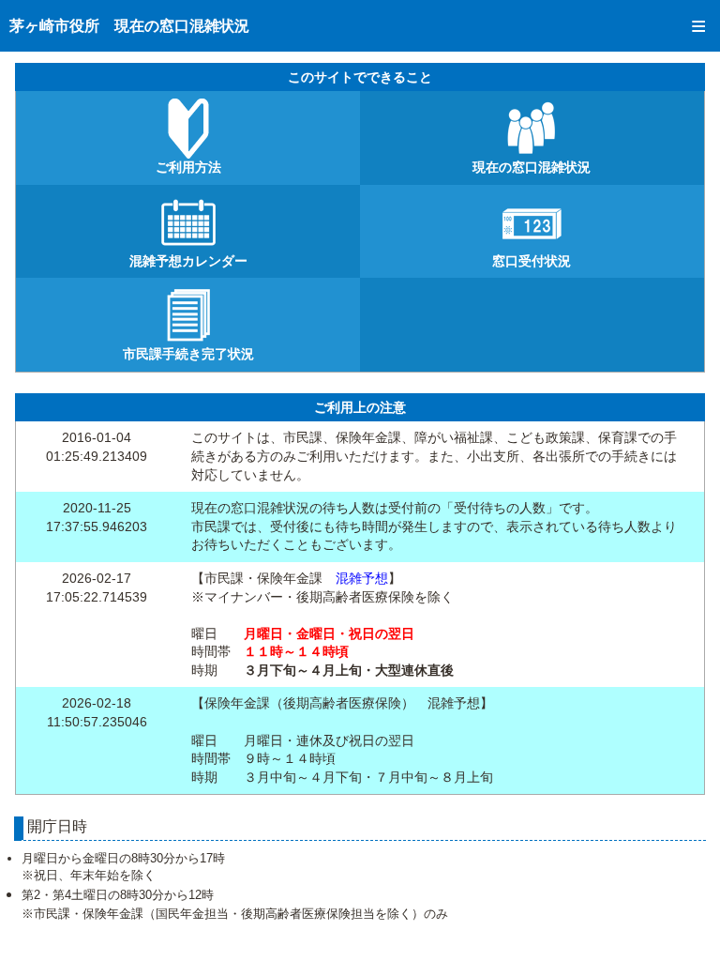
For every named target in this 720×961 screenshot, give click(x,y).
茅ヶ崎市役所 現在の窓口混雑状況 (129, 26)
